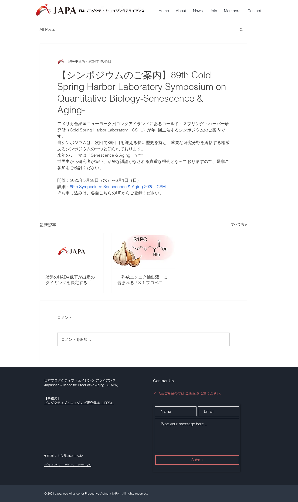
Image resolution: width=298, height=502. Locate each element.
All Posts (47, 29)
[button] (241, 29)
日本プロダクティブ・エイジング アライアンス (80, 380)
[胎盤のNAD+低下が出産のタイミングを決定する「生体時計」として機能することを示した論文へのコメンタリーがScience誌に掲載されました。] (71, 251)
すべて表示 (239, 224)
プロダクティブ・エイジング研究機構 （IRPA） (79, 403)
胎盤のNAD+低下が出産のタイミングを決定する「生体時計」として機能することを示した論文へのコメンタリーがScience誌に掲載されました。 (70, 279)
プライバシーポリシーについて (67, 465)
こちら (191, 393)
